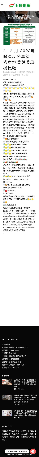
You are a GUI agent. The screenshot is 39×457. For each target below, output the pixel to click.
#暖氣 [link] (13, 222)
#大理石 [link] (22, 230)
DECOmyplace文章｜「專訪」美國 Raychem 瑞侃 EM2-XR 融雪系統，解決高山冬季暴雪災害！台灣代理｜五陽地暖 (25, 398)
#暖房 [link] (11, 230)
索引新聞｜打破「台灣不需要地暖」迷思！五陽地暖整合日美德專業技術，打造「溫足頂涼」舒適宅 (25, 383)
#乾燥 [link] (23, 216)
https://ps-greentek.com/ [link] (12, 187)
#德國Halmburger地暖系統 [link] (13, 85)
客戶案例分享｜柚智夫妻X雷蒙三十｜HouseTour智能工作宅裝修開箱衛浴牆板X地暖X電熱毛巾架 (25, 413)
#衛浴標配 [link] (12, 216)
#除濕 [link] (18, 216)
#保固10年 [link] (17, 227)
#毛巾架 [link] (28, 219)
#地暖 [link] (14, 219)
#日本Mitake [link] (10, 224)
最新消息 (22, 72)
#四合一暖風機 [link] (27, 227)
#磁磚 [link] (16, 230)
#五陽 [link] (17, 222)
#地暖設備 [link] (7, 219)
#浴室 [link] (33, 216)
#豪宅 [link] (5, 216)
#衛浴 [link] (28, 216)
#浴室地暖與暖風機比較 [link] (12, 82)
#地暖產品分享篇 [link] (9, 79)
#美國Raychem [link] (21, 224)
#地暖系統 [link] (20, 219)
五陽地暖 (16, 75)
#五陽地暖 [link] (24, 222)
